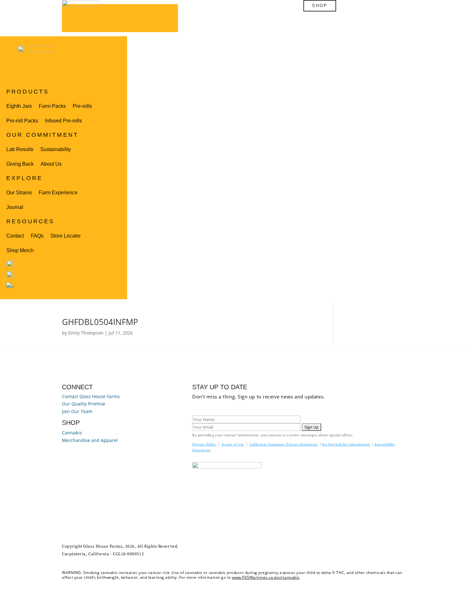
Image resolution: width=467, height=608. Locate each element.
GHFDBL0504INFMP (100, 322)
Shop (320, 5)
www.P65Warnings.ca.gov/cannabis (266, 577)
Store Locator (66, 235)
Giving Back (20, 164)
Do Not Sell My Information (346, 444)
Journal (14, 207)
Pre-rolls (82, 106)
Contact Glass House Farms (91, 396)
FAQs (37, 235)
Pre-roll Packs (22, 120)
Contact (15, 235)
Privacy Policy (204, 444)
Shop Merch (20, 250)
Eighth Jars (19, 106)
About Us (51, 164)
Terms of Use (232, 444)
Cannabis (72, 433)
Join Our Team (77, 411)
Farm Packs (52, 106)
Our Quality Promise (83, 404)
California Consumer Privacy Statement (283, 444)
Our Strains (19, 192)
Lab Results (19, 149)
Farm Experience (58, 192)
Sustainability (55, 149)
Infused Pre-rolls (63, 120)
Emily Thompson (86, 333)
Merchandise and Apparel (90, 440)
